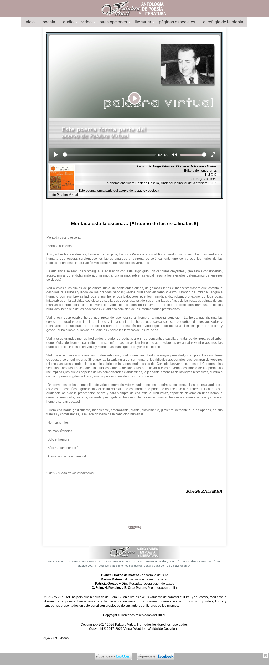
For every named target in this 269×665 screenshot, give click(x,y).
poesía (49, 22)
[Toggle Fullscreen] (213, 154)
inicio (30, 22)
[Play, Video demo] (56, 154)
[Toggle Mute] (174, 154)
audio (68, 22)
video (86, 22)
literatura (143, 22)
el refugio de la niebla (223, 22)
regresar (134, 526)
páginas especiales (177, 22)
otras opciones (113, 22)
